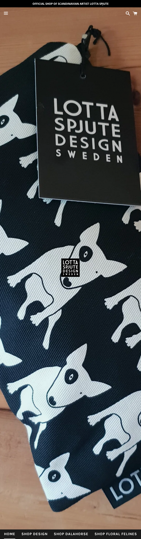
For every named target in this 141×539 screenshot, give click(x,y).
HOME (9, 534)
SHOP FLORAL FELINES (116, 534)
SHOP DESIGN (34, 534)
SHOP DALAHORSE (71, 534)
